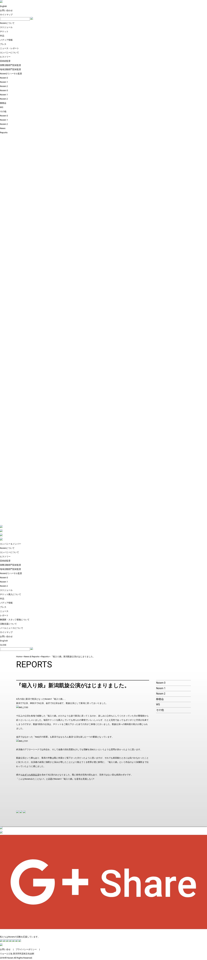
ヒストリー (5, 57)
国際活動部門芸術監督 (10, 65)
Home (19, 656)
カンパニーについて (9, 52)
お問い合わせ (6, 10)
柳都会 (3, 103)
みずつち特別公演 (30, 775)
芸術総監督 (5, 61)
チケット (4, 31)
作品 (2, 35)
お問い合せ (5, 949)
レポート (4, 615)
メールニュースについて (11, 628)
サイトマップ (6, 14)
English (3, 6)
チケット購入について (10, 594)
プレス (3, 44)
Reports (3, 132)
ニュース (4, 611)
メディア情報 (6, 40)
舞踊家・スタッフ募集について (14, 619)
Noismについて (7, 23)
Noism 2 (4, 86)
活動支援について (8, 624)
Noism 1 (4, 82)
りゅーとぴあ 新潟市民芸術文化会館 (17, 953)
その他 (3, 111)
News (2, 128)
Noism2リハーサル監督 (11, 73)
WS (1, 107)
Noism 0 (4, 78)
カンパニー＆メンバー (10, 544)
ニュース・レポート (9, 48)
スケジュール (6, 27)
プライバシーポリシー (26, 949)
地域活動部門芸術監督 (10, 69)
